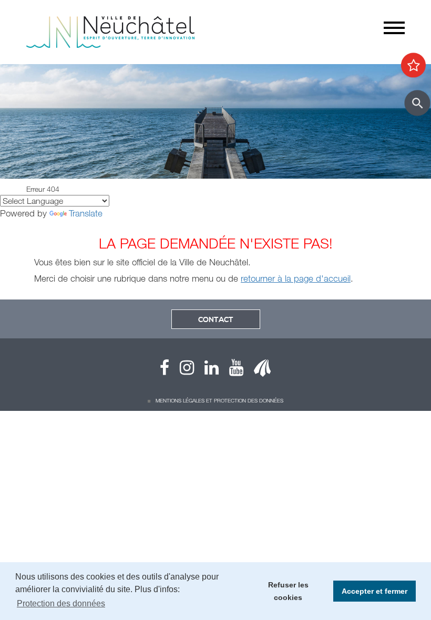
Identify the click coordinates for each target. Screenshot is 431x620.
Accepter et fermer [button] (374, 591)
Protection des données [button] (61, 603)
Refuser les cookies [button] (288, 591)
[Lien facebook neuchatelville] (164, 370)
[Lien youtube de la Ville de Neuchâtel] (231, 370)
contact (215, 320)
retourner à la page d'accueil (296, 278)
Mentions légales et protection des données (219, 400)
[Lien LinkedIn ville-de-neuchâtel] (206, 370)
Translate (85, 213)
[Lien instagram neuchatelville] (181, 370)
